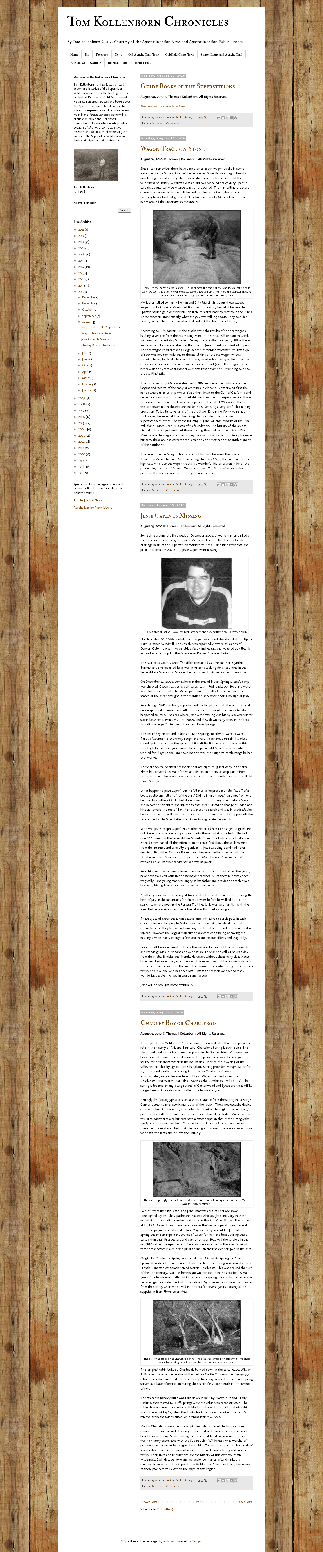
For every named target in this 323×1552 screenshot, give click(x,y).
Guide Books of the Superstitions (187, 86)
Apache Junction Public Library (93, 507)
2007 (81, 410)
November (89, 303)
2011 (81, 285)
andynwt (168, 1541)
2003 (81, 435)
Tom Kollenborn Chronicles (148, 22)
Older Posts (244, 1502)
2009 (82, 398)
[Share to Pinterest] (235, 118)
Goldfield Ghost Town (179, 54)
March (86, 378)
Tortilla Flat (142, 62)
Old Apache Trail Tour (143, 54)
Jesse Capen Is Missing (170, 515)
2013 (81, 273)
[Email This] (219, 118)
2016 (81, 254)
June (85, 359)
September (89, 316)
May (85, 365)
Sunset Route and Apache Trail (221, 54)
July (85, 353)
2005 (81, 423)
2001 (81, 448)
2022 (81, 229)
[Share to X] (227, 118)
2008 (81, 404)
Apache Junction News (88, 500)
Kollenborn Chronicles (165, 123)
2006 (82, 417)
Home (74, 54)
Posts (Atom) (165, 1509)
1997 (81, 473)
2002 (81, 442)
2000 (82, 454)
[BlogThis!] (223, 118)
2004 (82, 429)
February (88, 384)
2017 (81, 248)
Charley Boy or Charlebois (178, 1023)
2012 (81, 279)
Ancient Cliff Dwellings (86, 62)
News (118, 54)
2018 (81, 242)
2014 (81, 267)
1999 (81, 460)
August (87, 322)
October (87, 309)
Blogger (196, 1541)
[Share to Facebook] (231, 118)
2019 (81, 236)
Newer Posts (149, 1502)
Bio (87, 54)
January (87, 390)
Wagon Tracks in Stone (172, 149)
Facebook (102, 54)
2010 (81, 292)
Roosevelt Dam (118, 62)
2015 (81, 260)
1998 (81, 466)
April (85, 372)
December (89, 297)
